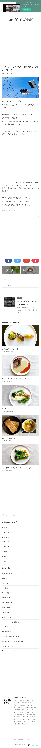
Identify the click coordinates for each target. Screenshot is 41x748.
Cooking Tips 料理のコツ (10, 636)
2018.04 (6, 556)
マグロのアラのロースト (10, 349)
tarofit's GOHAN (21, 19)
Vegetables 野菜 (8, 607)
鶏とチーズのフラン (8, 438)
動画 (4, 578)
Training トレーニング (10, 651)
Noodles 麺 (6, 631)
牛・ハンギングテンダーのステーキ (14, 379)
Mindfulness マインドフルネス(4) (10, 210)
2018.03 (6, 561)
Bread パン (6, 627)
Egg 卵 (5, 612)
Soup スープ (7, 617)
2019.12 (6, 527)
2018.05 (6, 551)
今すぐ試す (26, 9)
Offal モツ (6, 598)
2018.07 (6, 542)
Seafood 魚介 (7, 602)
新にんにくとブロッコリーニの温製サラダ (16, 468)
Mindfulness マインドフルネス (12, 641)
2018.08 (6, 537)
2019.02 (6, 532)
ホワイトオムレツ (8, 408)
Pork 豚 (5, 588)
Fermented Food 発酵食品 (11, 622)
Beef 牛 (5, 583)
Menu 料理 (7, 573)
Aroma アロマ (7, 646)
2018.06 (6, 547)
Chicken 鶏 (6, 593)
